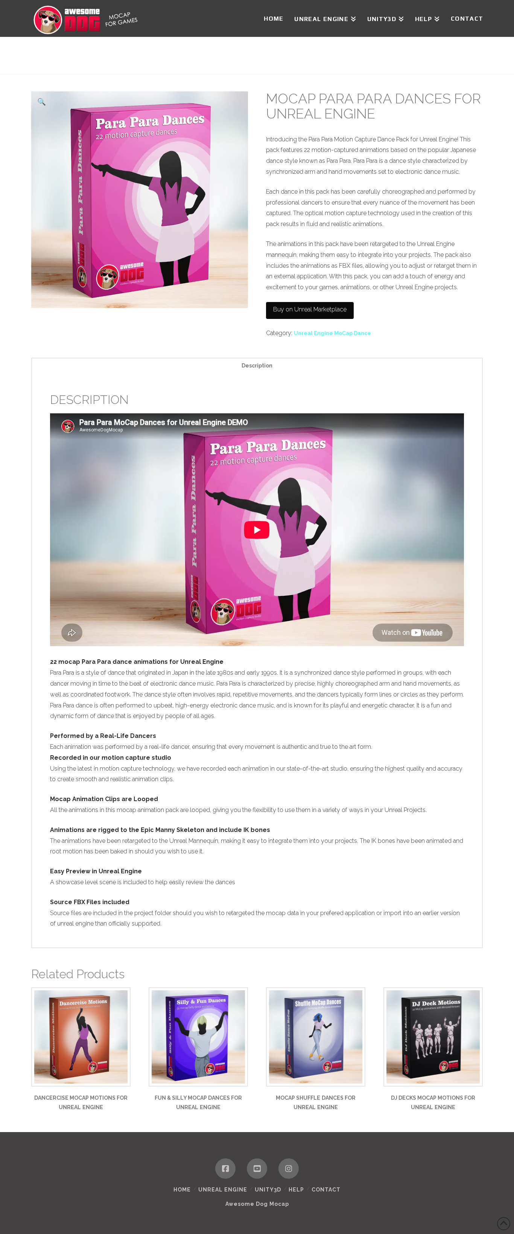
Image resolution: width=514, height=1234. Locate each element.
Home (182, 1190)
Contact (326, 1190)
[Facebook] (225, 1168)
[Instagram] (288, 1168)
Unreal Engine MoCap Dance (332, 333)
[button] (41, 101)
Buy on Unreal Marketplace (310, 309)
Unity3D (268, 1190)
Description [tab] (257, 366)
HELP (296, 1190)
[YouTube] (257, 1168)
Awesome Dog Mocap (257, 1204)
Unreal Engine (222, 1190)
